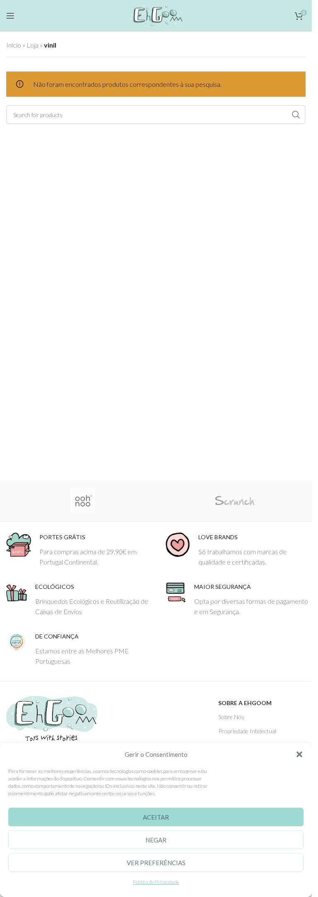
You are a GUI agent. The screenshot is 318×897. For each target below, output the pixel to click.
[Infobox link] (79, 549)
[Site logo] (156, 14)
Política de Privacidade (156, 882)
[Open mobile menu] (10, 15)
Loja (32, 45)
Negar (155, 840)
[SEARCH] (296, 114)
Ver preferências (156, 862)
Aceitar (156, 817)
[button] (299, 754)
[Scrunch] (235, 500)
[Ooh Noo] (82, 500)
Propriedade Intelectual (247, 730)
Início (13, 45)
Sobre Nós (231, 716)
